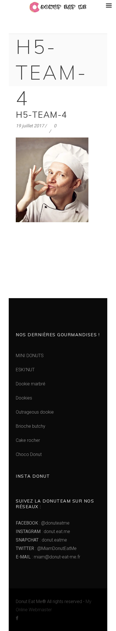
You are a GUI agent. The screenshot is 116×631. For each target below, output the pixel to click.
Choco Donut (29, 454)
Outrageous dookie (35, 412)
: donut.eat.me (43, 531)
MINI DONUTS (30, 355)
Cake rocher (28, 440)
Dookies (24, 398)
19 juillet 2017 (30, 125)
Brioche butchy (30, 426)
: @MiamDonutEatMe (46, 548)
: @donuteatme (43, 523)
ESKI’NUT (25, 369)
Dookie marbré (30, 384)
